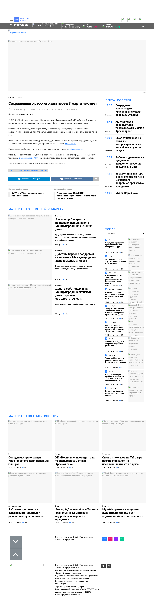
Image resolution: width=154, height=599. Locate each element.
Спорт (107, 131)
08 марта (58, 245)
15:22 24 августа (111, 302)
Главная (11, 97)
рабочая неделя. (75, 149)
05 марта (11, 114)
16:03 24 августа (111, 286)
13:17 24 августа (111, 351)
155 (122, 335)
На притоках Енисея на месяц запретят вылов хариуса (114, 393)
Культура (108, 186)
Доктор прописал (109, 165)
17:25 (108, 105)
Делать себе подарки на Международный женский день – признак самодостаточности (73, 293)
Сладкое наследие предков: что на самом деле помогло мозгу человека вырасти (114, 377)
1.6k (65, 314)
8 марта (13, 170)
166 (122, 351)
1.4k (65, 279)
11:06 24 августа (111, 401)
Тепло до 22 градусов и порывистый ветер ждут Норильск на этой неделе (115, 360)
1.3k (65, 245)
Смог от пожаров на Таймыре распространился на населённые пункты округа (128, 144)
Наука (111, 372)
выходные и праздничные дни (33, 170)
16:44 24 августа (111, 269)
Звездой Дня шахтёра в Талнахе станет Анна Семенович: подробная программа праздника (130, 180)
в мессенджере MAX (28, 158)
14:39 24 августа (111, 319)
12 (122, 252)
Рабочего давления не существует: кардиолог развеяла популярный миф (130, 162)
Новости (19, 97)
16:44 (108, 121)
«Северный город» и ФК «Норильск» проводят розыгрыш (114, 344)
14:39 (108, 173)
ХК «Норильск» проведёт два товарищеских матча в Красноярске (130, 126)
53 (122, 269)
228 (122, 384)
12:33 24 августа (111, 368)
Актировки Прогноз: (72, 26)
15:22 (108, 157)
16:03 (108, 137)
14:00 (108, 193)
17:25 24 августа (111, 252)
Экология (109, 150)
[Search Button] (3, 89)
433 (122, 401)
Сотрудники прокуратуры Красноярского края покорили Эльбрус (128, 110)
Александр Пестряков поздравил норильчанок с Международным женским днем (73, 224)
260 (122, 368)
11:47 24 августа (111, 384)
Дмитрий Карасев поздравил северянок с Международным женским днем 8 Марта (75, 257)
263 (122, 302)
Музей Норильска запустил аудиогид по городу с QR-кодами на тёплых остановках (114, 328)
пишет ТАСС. (70, 144)
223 (122, 319)
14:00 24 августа (111, 335)
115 (122, 286)
